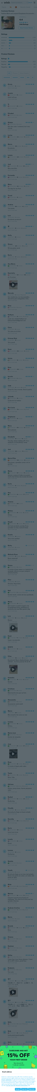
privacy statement (6, 1079)
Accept (18, 1089)
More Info (32, 1089)
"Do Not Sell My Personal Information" (17, 1085)
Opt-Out (24, 1089)
